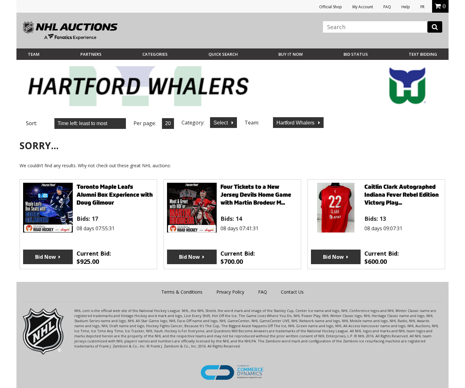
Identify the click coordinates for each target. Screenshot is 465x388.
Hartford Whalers (296, 122)
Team (34, 54)
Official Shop (330, 7)
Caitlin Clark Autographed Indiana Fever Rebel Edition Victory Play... (401, 195)
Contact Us (292, 292)
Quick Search (223, 54)
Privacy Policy (230, 292)
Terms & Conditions (181, 292)
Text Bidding (423, 54)
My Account (362, 7)
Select (221, 122)
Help (405, 7)
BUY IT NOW (290, 54)
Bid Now (45, 256)
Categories (155, 54)
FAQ (387, 7)
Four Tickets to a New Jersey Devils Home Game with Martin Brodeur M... (255, 195)
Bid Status (356, 54)
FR (422, 7)
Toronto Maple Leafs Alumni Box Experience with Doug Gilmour (115, 195)
